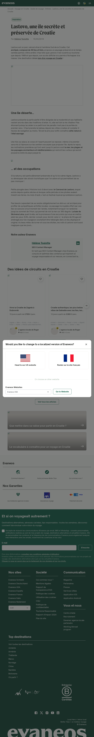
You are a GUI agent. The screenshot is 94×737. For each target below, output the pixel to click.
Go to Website (62, 391)
